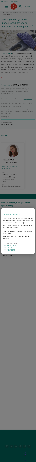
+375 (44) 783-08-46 (9, 245)
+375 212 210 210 (9, 250)
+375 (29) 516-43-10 (9, 248)
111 (4, 243)
